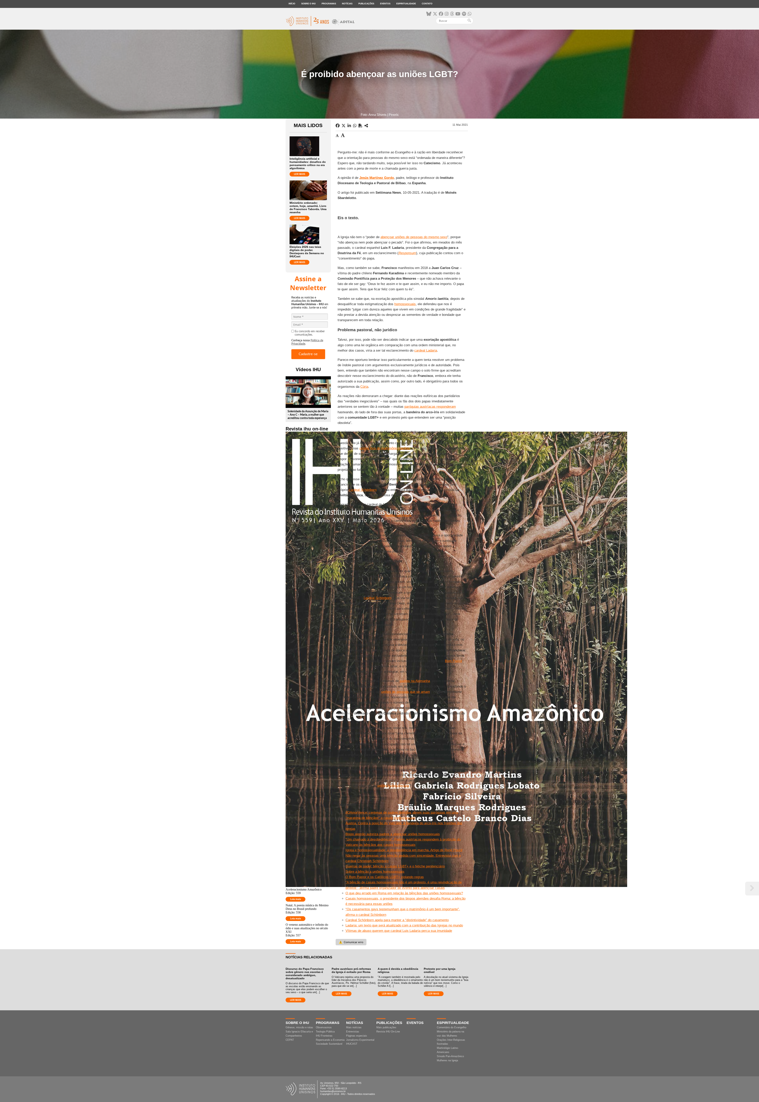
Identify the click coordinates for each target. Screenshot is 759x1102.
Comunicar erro (351, 942)
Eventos (385, 3)
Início (292, 3)
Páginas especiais (356, 1035)
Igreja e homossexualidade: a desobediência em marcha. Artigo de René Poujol (404, 850)
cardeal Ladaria (425, 350)
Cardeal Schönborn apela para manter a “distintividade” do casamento (397, 920)
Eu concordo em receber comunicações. (310, 333)
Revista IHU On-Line (388, 1031)
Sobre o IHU (308, 3)
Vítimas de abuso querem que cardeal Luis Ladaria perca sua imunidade (399, 931)
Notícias (347, 3)
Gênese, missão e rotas (299, 1027)
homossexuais (405, 304)
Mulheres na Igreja (447, 1060)
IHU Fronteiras (324, 1035)
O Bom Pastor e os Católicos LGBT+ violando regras (385, 877)
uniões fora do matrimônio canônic (384, 448)
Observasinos (324, 1027)
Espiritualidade (406, 3)
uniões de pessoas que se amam (405, 692)
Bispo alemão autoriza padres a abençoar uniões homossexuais (393, 834)
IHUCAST (351, 1043)
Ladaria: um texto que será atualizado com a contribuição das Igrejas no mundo (404, 925)
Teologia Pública (325, 1031)
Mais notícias (354, 1027)
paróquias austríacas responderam (430, 407)
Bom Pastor (453, 661)
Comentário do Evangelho (451, 1027)
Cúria (364, 387)
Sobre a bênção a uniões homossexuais (375, 872)
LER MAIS (299, 174)
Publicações (366, 3)
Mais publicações (386, 1027)
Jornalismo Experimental (360, 1039)
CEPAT (290, 1039)
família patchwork (398, 515)
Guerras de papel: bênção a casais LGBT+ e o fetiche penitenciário (395, 866)
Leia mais (295, 899)
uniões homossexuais (393, 786)
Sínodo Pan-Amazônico (450, 1056)
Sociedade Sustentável (329, 1043)
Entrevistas (352, 1031)
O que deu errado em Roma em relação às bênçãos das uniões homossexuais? (404, 893)
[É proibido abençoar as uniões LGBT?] (366, 126)
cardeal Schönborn (363, 490)
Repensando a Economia (330, 1039)
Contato (427, 3)
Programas (329, 3)
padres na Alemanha (415, 681)
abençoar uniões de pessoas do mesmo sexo (413, 237)
